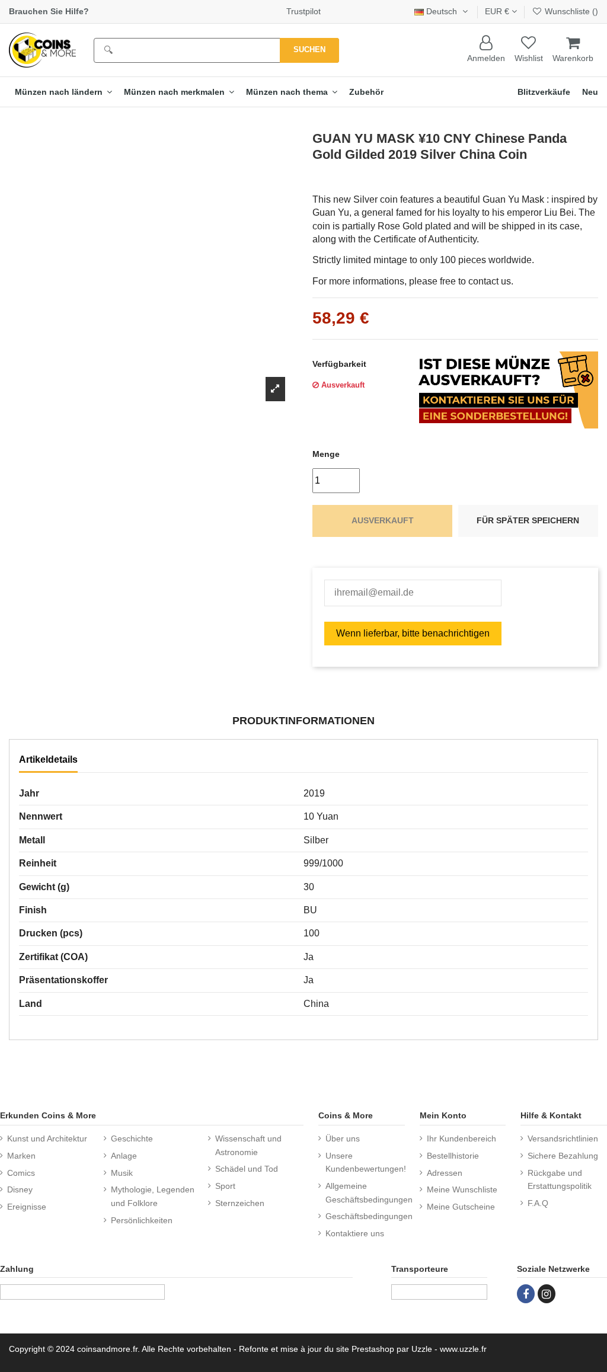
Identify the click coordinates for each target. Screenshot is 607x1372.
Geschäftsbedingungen (369, 1216)
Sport (225, 1186)
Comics (21, 1173)
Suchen (309, 49)
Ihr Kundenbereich (461, 1138)
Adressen (444, 1173)
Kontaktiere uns (354, 1233)
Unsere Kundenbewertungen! (365, 1162)
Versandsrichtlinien (563, 1138)
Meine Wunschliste (462, 1189)
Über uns (342, 1138)
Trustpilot (303, 11)
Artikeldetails (48, 759)
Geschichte (132, 1138)
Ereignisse (26, 1206)
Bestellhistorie (453, 1155)
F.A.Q (538, 1203)
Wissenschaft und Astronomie (248, 1145)
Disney (20, 1189)
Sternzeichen (239, 1203)
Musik (122, 1173)
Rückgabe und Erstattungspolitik (560, 1179)
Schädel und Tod (246, 1168)
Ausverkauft (383, 520)
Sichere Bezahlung (563, 1155)
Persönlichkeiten (141, 1220)
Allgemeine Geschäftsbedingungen (369, 1192)
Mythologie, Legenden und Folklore (152, 1196)
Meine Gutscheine (461, 1206)
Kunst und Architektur (47, 1138)
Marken (21, 1155)
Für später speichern (528, 520)
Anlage (124, 1155)
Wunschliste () (570, 11)
